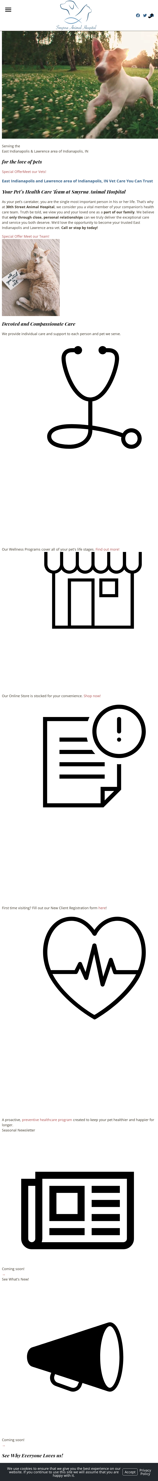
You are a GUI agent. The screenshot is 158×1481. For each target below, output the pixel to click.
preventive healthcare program (47, 1119)
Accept (130, 1472)
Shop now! (92, 696)
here (102, 908)
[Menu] (8, 9)
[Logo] (76, 15)
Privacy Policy (145, 1472)
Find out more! (107, 549)
